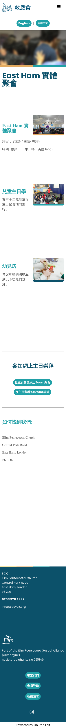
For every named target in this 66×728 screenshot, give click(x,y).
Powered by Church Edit (33, 725)
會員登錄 (33, 686)
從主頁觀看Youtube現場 (33, 392)
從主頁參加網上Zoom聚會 (32, 382)
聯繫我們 (33, 675)
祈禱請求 (33, 696)
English (24, 23)
